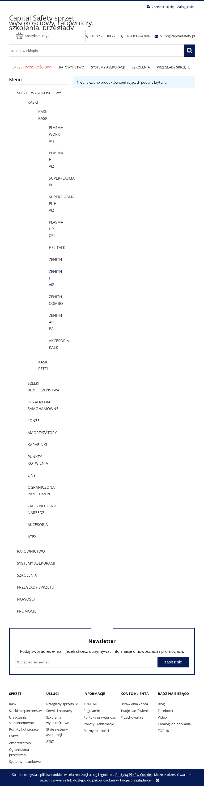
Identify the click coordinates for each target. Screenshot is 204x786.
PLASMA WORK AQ (56, 134)
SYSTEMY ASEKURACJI (36, 563)
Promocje (26, 611)
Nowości (26, 599)
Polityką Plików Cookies (133, 774)
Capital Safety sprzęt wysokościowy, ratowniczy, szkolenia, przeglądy (51, 22)
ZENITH (55, 259)
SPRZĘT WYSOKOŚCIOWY (39, 92)
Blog (161, 704)
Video (162, 717)
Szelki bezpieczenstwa (26, 710)
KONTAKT (91, 704)
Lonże (14, 736)
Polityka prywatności (99, 717)
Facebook (165, 710)
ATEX (32, 536)
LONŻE (34, 420)
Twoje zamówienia (135, 710)
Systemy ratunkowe (25, 761)
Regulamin (91, 710)
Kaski (13, 704)
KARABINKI (37, 444)
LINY (32, 475)
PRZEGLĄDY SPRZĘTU (35, 587)
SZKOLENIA (27, 575)
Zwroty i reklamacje (98, 724)
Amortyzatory (20, 742)
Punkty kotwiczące (24, 729)
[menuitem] (32, 67)
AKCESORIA (38, 524)
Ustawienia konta (134, 704)
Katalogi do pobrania (174, 724)
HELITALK (57, 247)
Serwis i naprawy (59, 710)
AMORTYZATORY (42, 432)
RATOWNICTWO (31, 551)
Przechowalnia (132, 717)
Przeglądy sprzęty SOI (63, 704)
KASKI (33, 102)
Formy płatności (96, 730)
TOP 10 (163, 730)
